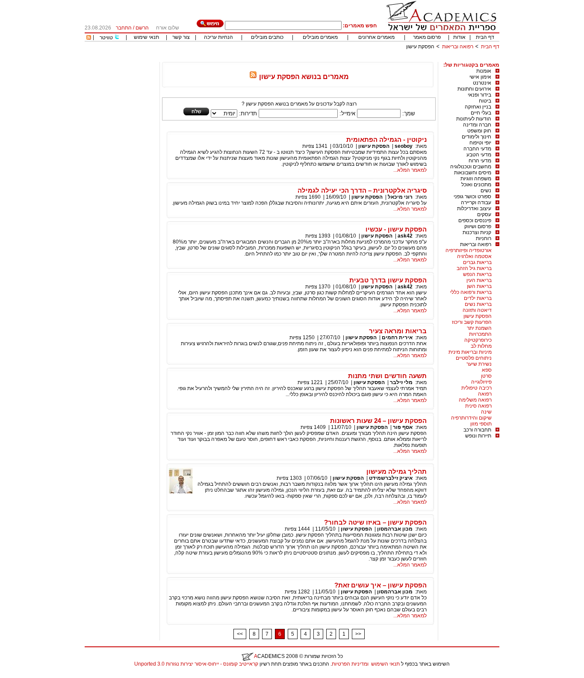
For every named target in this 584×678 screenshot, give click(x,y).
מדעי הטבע (478, 155)
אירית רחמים (397, 337)
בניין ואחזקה (478, 107)
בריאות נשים (478, 304)
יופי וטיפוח (480, 143)
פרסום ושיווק (477, 226)
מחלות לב (481, 346)
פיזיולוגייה (481, 382)
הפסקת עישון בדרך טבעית (388, 280)
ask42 (405, 236)
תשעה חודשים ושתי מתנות (387, 375)
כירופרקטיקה (478, 340)
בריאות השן (479, 286)
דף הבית (485, 37)
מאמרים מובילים (320, 37)
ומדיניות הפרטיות (350, 664)
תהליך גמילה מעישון (396, 471)
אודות (459, 37)
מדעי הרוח (480, 161)
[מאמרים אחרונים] (88, 38)
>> (358, 634)
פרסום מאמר (427, 37)
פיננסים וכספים (474, 220)
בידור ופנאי (479, 95)
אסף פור (403, 427)
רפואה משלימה (475, 400)
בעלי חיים (481, 113)
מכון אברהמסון (395, 529)
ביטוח (485, 101)
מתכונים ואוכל (476, 185)
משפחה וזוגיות (475, 179)
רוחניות (483, 238)
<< (240, 634)
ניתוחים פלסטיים (474, 358)
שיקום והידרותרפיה (471, 418)
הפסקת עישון (477, 316)
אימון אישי (480, 77)
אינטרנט (482, 83)
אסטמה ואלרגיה (474, 256)
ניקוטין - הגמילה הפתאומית (386, 139)
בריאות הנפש (477, 274)
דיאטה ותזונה (477, 310)
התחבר (124, 28)
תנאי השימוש (385, 664)
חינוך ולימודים (476, 137)
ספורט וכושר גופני (472, 197)
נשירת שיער (479, 364)
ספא (487, 370)
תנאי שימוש (146, 37)
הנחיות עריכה (218, 37)
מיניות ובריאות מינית (470, 352)
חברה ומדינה (477, 125)
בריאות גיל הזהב (474, 268)
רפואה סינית (478, 406)
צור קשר (181, 37)
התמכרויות (480, 334)
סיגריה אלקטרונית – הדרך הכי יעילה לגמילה (362, 190)
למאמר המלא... (410, 170)
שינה (486, 412)
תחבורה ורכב (477, 430)
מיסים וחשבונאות (472, 173)
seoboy (404, 146)
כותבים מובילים (267, 37)
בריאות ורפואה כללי (471, 292)
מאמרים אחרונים (376, 37)
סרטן (486, 376)
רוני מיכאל (400, 197)
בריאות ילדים (478, 298)
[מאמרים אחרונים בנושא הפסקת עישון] (253, 76)
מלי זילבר (401, 382)
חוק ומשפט (479, 131)
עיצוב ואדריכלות (474, 208)
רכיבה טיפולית (476, 388)
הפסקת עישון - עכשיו (396, 229)
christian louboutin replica (33, 675)
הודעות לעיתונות (473, 119)
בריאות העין (479, 280)
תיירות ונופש (478, 436)
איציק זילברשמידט (391, 478)
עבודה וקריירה (476, 202)
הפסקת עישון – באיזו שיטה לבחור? (375, 522)
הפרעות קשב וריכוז (472, 322)
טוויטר (106, 38)
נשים (486, 191)
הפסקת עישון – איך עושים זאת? (380, 585)
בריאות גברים (477, 262)
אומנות (483, 71)
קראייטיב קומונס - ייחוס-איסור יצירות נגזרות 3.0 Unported (196, 664)
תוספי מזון (481, 424)
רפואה (485, 394)
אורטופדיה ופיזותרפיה (468, 250)
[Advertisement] (343, 59)
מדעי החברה (477, 149)
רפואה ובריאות (457, 47)
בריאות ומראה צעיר (398, 331)
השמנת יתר (479, 328)
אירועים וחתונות (474, 89)
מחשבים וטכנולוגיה (470, 167)
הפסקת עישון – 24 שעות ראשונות (378, 420)
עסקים (484, 214)
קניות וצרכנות (477, 232)
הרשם (142, 28)
